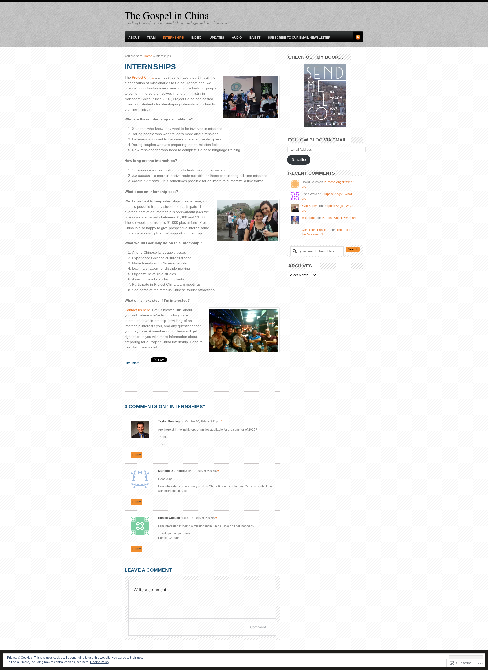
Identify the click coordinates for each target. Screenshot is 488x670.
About (133, 37)
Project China (143, 77)
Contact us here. (138, 310)
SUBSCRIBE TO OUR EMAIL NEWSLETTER (299, 37)
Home (148, 56)
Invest (254, 37)
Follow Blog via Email (317, 139)
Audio (237, 37)
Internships (173, 37)
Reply (136, 455)
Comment (258, 627)
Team (151, 37)
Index (196, 37)
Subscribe (299, 160)
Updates (217, 37)
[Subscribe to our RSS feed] (358, 38)
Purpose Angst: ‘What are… (341, 218)
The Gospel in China (167, 15)
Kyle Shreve (310, 206)
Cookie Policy (99, 662)
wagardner (309, 218)
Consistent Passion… (316, 230)
